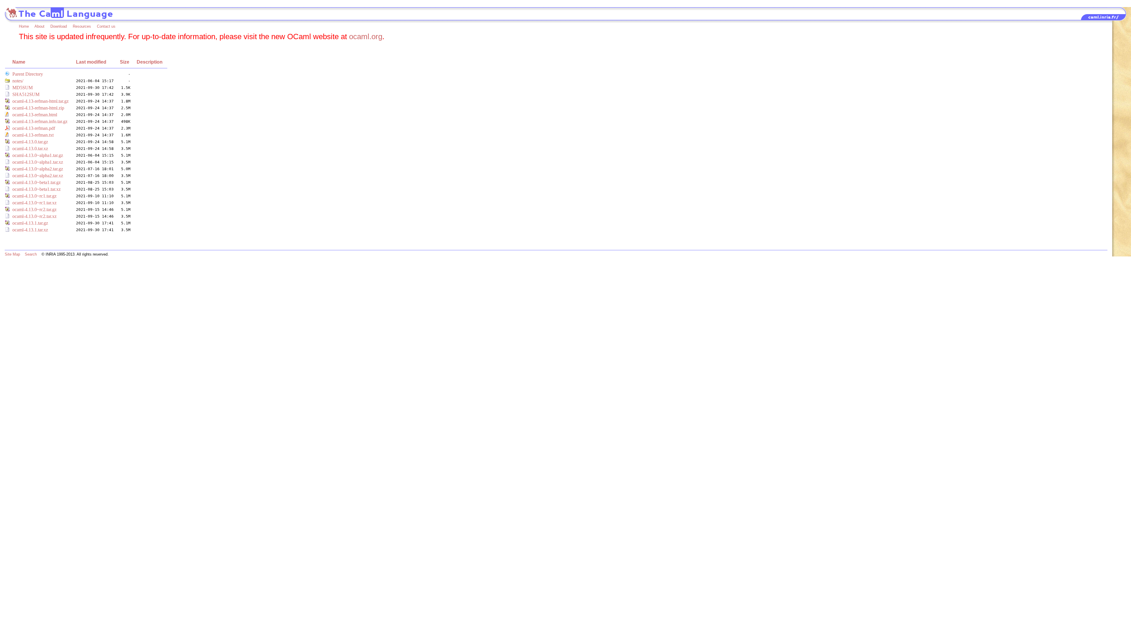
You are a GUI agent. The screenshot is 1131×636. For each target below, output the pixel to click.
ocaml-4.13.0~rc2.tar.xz (34, 216)
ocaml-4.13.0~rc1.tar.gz (34, 195)
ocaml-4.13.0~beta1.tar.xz (36, 189)
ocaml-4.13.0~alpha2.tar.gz (37, 168)
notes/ (17, 80)
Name (18, 61)
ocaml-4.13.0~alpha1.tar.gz (37, 155)
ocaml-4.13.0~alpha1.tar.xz (37, 162)
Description (150, 61)
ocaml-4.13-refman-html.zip (38, 107)
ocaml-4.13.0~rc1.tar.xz (34, 202)
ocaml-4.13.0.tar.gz (30, 141)
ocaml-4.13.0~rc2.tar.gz (34, 209)
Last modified (91, 61)
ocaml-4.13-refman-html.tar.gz (40, 101)
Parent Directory (27, 74)
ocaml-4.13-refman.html (34, 114)
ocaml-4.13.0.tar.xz (30, 148)
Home (24, 26)
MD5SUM (22, 87)
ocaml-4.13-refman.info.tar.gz (39, 121)
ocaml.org (365, 36)
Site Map (12, 254)
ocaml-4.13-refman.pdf (33, 128)
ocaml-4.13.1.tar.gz (30, 223)
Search (31, 254)
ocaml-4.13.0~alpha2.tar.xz (37, 175)
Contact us (106, 26)
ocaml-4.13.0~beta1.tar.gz (36, 182)
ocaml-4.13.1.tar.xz (30, 229)
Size (124, 61)
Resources (82, 26)
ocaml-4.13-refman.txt (33, 135)
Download (58, 26)
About (39, 26)
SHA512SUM (25, 94)
